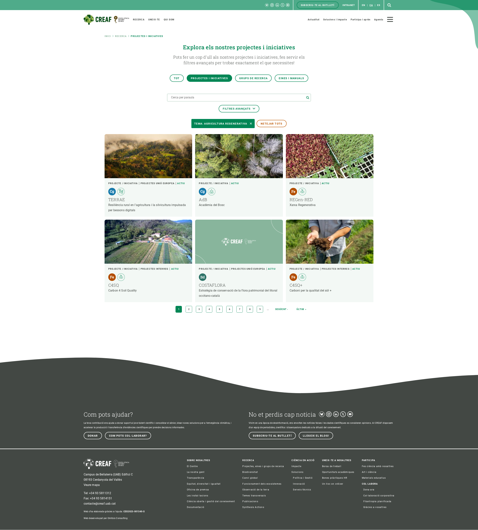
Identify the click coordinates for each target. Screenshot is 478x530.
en (363, 5)
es (378, 5)
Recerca (121, 36)
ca (371, 5)
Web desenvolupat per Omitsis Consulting (106, 518)
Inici (108, 36)
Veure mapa (92, 485)
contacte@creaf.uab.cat (100, 503)
